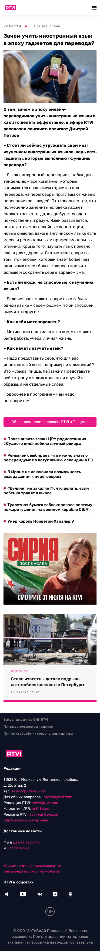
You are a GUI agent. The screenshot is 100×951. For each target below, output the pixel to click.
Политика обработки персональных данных (38, 734)
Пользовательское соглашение (28, 727)
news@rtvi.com (45, 803)
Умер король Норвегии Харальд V (40, 521)
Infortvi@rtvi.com (57, 797)
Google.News (18, 848)
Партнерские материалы (26, 820)
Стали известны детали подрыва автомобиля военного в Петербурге (48, 681)
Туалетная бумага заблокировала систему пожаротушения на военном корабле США (47, 507)
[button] (95, 7)
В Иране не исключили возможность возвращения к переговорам (42, 474)
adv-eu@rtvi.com (44, 814)
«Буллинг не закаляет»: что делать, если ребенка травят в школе (46, 490)
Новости (12, 26)
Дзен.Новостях (26, 842)
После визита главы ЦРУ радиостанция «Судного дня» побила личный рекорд (44, 441)
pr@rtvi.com (42, 808)
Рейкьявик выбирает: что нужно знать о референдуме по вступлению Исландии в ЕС (48, 457)
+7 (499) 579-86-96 (28, 791)
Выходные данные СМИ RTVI (25, 720)
